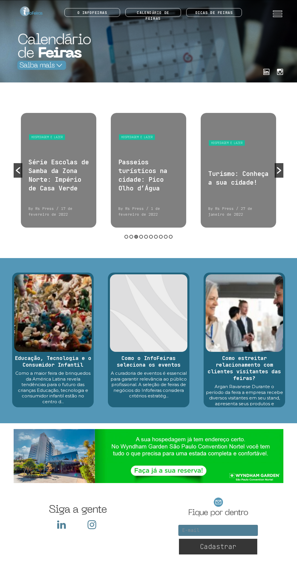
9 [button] (166, 237)
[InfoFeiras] (26, 11)
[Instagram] (280, 71)
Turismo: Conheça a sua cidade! (149, 178)
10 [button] (171, 237)
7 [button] (156, 237)
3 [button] (136, 237)
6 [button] (151, 237)
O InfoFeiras (92, 12)
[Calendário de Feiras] (52, 51)
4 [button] (141, 237)
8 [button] (161, 237)
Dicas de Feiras (214, 12)
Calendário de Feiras (153, 13)
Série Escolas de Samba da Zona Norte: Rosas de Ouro (239, 175)
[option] (59, 170)
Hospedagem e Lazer (48, 137)
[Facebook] (266, 71)
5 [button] (146, 237)
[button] (18, 170)
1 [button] (126, 237)
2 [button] (131, 237)
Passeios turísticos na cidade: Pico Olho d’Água (53, 175)
